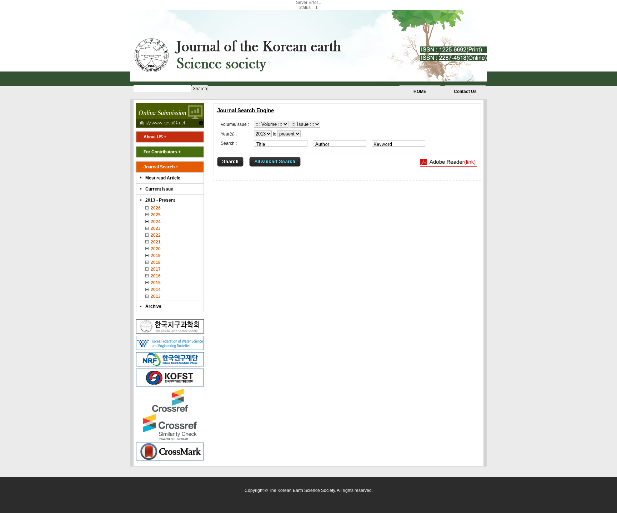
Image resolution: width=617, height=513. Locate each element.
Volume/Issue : (235, 124)
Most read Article (162, 178)
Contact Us (465, 91)
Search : (229, 143)
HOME (419, 91)
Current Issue (159, 189)
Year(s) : (229, 134)
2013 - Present (160, 200)
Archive (153, 306)
